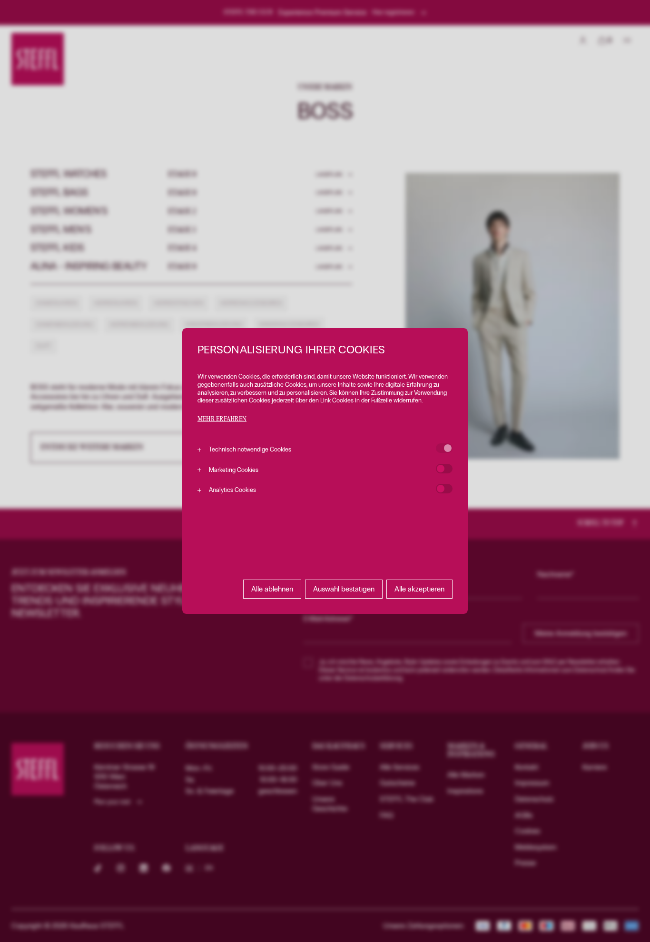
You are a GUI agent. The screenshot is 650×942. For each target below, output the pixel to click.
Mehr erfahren (221, 419)
